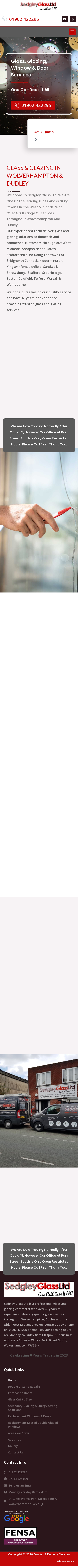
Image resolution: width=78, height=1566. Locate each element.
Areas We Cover (18, 1433)
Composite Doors (20, 1393)
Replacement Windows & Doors (29, 1416)
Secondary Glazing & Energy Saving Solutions (32, 1408)
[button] (72, 31)
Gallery (13, 1446)
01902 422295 (17, 1330)
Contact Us (16, 1452)
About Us (14, 1439)
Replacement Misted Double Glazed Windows (33, 1425)
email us (37, 1330)
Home (12, 1380)
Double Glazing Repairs (24, 1386)
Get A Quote (44, 132)
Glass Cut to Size (20, 1399)
